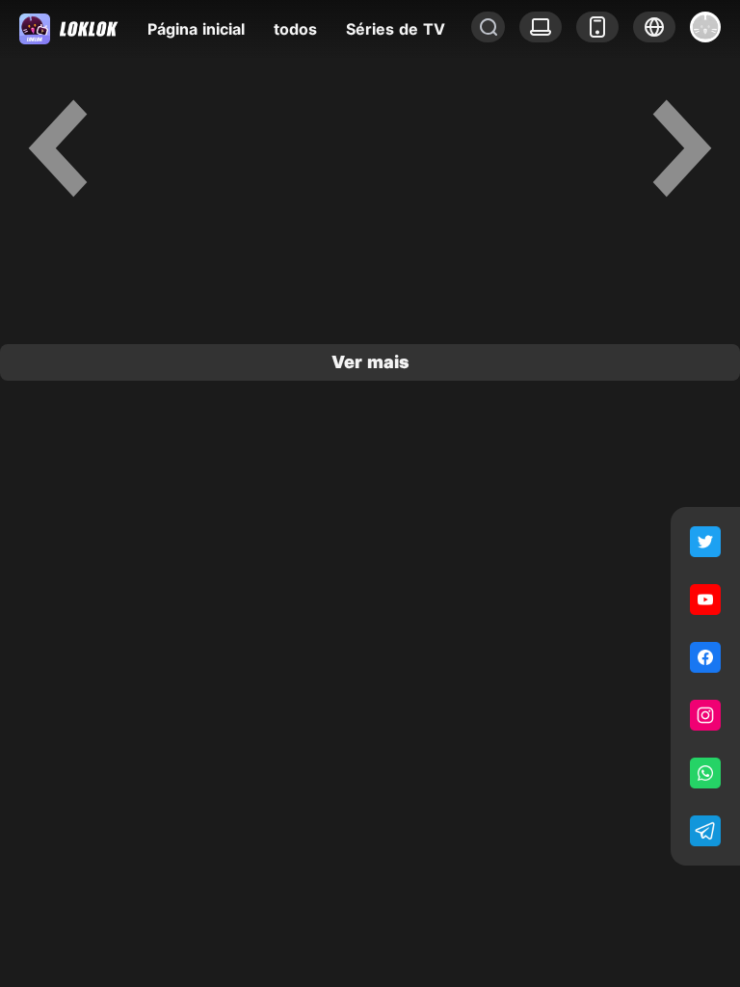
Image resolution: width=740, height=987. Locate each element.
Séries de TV (395, 29)
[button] (654, 27)
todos (295, 29)
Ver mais (370, 362)
